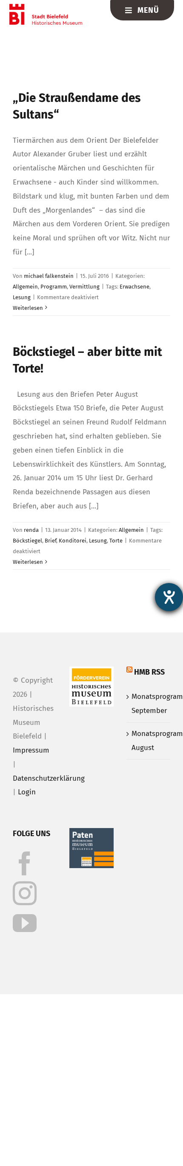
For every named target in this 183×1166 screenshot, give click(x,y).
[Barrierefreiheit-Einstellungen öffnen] (169, 597)
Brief (50, 540)
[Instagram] (25, 893)
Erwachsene (134, 286)
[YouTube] (25, 923)
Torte (116, 540)
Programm (53, 286)
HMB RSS (149, 672)
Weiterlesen (28, 308)
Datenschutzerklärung (49, 778)
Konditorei (72, 540)
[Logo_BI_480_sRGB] (45, 7)
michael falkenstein (49, 276)
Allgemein (25, 286)
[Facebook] (25, 863)
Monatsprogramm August (149, 740)
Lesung (22, 297)
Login (27, 792)
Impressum (31, 750)
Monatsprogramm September (149, 703)
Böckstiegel (27, 540)
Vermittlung (84, 286)
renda (31, 530)
